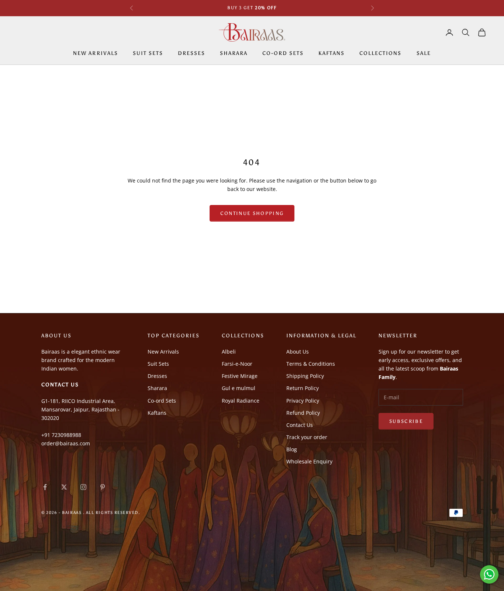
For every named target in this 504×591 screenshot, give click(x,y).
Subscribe (406, 421)
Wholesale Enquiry (309, 461)
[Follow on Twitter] (64, 487)
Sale (424, 53)
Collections (380, 53)
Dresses (191, 53)
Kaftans (331, 53)
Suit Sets (148, 53)
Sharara (234, 53)
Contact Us (299, 424)
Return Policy (302, 388)
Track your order (306, 437)
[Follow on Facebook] (45, 487)
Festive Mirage (240, 375)
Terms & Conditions (310, 363)
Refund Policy (303, 412)
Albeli (229, 351)
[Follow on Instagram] (83, 487)
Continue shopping (252, 213)
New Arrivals (95, 53)
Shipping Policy (305, 375)
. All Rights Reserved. (111, 512)
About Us (297, 351)
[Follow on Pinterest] (102, 487)
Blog (291, 449)
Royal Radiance (240, 400)
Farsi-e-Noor (237, 363)
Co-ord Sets (283, 53)
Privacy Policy (302, 400)
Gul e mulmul (238, 388)
